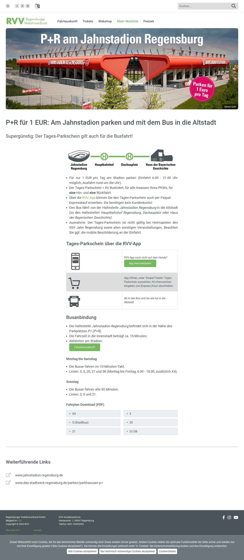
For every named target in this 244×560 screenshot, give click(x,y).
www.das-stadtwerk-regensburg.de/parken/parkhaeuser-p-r (59, 483)
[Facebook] (223, 520)
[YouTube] (236, 520)
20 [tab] (131, 422)
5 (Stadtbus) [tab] (80, 422)
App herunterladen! (140, 263)
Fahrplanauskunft (84, 347)
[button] (17, 6)
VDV (19, 520)
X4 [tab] (74, 413)
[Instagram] (229, 520)
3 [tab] (130, 413)
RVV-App (88, 198)
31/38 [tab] (133, 431)
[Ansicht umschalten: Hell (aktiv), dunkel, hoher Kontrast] (8, 6)
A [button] (22, 5)
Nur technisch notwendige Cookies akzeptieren (128, 551)
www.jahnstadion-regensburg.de (39, 475)
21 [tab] (74, 431)
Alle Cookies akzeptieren (82, 551)
